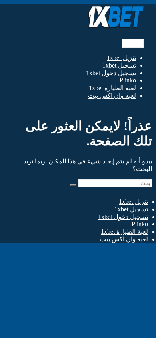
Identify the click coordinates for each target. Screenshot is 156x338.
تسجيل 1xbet (119, 65)
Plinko (128, 80)
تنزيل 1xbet (121, 57)
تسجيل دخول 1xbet (111, 73)
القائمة (133, 43)
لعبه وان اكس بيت (112, 95)
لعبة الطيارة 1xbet (112, 87)
